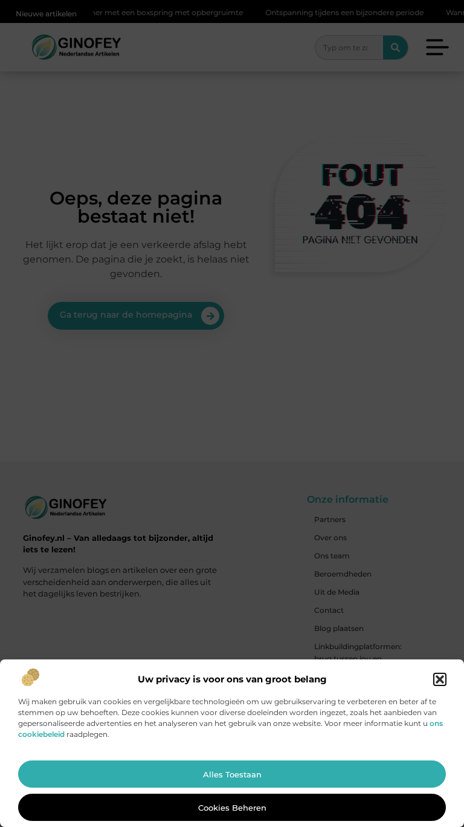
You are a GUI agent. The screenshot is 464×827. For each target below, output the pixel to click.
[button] (440, 679)
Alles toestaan (232, 774)
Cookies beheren (232, 807)
